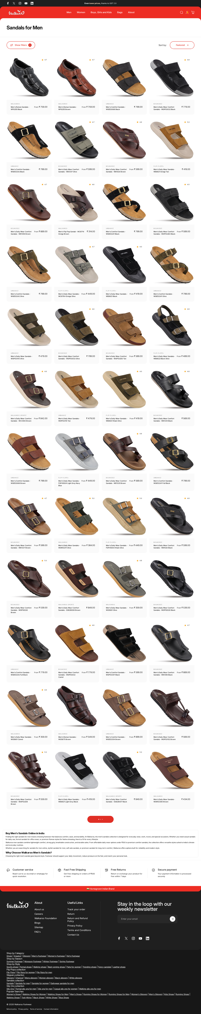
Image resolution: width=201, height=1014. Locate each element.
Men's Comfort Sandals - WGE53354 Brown (116, 738)
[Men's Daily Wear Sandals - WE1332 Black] (29, 959)
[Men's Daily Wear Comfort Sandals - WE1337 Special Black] (76, 959)
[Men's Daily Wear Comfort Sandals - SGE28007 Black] (124, 769)
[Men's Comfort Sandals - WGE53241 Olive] (171, 264)
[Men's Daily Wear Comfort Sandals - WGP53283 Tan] (124, 326)
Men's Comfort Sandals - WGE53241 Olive (163, 295)
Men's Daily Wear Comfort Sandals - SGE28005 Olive (21, 927)
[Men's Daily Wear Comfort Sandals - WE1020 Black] (171, 515)
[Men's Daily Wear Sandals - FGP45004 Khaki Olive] (124, 515)
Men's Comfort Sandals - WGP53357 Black (116, 673)
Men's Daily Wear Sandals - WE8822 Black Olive (164, 357)
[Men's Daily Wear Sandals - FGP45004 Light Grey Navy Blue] (76, 451)
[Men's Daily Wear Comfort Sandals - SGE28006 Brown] (76, 578)
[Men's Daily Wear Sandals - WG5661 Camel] (29, 707)
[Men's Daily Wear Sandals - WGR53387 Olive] (76, 896)
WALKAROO (15, 104)
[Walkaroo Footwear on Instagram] (20, 3)
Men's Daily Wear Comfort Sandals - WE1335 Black (164, 419)
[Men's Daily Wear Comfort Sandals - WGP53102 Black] (124, 959)
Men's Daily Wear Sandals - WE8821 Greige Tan (164, 170)
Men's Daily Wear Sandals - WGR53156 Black (164, 927)
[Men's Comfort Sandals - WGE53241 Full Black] (171, 451)
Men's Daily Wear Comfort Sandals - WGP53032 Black (164, 108)
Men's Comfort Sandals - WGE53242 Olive (20, 295)
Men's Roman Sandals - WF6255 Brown (67, 108)
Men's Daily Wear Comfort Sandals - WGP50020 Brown (21, 610)
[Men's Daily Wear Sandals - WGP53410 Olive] (29, 326)
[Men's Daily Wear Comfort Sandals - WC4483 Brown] (29, 388)
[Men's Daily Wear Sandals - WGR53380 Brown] (171, 769)
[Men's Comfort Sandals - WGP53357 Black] (124, 642)
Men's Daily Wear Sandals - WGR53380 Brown (164, 800)
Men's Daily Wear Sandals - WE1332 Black (21, 990)
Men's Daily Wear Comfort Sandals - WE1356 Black (164, 673)
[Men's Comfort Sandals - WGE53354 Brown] (124, 707)
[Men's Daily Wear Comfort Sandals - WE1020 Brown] (124, 139)
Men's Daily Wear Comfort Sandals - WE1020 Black (164, 546)
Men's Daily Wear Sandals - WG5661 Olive (116, 609)
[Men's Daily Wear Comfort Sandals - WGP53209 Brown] (29, 769)
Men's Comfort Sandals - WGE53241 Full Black (163, 482)
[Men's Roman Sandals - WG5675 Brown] (76, 707)
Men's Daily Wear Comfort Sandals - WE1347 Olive (68, 170)
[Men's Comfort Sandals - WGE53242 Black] (29, 139)
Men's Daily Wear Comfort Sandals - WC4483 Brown (21, 419)
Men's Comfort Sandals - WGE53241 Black (116, 233)
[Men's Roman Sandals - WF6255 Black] (29, 77)
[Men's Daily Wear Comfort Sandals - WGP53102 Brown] (171, 707)
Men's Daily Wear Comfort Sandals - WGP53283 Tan (116, 357)
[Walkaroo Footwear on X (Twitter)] (14, 3)
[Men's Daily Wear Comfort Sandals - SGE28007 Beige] (76, 834)
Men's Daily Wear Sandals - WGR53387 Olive (69, 927)
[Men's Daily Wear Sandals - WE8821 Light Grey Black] (76, 769)
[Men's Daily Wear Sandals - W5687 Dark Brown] (171, 834)
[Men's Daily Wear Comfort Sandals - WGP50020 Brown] (29, 578)
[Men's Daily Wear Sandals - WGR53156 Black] (171, 896)
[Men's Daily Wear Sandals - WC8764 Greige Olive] (76, 264)
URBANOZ (110, 104)
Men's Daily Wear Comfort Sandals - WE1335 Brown (116, 482)
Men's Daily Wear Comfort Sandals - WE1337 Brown (21, 546)
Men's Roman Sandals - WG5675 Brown (67, 738)
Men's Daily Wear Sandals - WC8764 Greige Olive (69, 295)
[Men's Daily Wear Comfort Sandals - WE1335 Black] (171, 388)
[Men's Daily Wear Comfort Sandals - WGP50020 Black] (171, 578)
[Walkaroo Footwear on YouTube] (26, 3)
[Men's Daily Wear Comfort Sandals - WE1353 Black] (29, 834)
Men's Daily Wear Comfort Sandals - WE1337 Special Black (68, 991)
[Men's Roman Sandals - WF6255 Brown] (76, 77)
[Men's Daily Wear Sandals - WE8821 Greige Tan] (171, 139)
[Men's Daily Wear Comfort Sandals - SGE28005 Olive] (29, 896)
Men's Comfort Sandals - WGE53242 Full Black (20, 673)
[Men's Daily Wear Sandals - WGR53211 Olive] (76, 515)
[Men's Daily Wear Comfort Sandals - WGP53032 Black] (171, 77)
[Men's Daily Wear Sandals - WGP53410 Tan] (76, 388)
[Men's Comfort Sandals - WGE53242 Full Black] (29, 642)
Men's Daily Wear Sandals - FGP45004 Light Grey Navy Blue (69, 483)
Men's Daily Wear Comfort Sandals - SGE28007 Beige (68, 865)
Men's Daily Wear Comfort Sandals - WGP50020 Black (164, 609)
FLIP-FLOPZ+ (159, 166)
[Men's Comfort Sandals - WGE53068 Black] (124, 77)
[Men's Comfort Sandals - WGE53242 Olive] (29, 264)
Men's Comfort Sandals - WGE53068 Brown (20, 482)
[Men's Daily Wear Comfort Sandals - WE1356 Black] (171, 642)
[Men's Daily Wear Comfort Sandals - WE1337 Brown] (29, 515)
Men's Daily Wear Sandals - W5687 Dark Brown (164, 865)
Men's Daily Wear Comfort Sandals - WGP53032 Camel (68, 674)
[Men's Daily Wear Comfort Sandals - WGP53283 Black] (171, 202)
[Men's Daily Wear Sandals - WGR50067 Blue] (124, 834)
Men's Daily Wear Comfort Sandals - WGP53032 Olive (69, 357)
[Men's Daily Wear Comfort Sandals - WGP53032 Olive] (76, 326)
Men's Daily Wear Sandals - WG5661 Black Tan (164, 990)
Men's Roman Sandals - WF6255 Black (20, 108)
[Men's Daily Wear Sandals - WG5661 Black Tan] (171, 959)
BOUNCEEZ (158, 104)
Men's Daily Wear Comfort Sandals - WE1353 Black (21, 865)
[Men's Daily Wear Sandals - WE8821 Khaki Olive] (124, 388)
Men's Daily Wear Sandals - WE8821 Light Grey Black (69, 800)
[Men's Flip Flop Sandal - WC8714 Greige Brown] (76, 202)
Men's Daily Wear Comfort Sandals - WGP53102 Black (116, 990)
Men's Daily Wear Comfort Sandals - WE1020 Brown (116, 170)
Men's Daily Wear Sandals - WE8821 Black (116, 295)
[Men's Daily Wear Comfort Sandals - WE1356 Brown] (29, 202)
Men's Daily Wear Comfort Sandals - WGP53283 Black (164, 233)
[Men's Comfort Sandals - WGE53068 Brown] (29, 451)
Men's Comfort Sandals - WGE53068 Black (116, 108)
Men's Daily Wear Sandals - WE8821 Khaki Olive (116, 419)
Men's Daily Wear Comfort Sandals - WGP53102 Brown (165, 738)
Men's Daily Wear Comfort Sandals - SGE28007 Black (116, 800)
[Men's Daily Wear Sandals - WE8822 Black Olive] (171, 326)
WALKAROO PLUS (17, 985)
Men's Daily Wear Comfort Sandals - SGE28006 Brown (69, 609)
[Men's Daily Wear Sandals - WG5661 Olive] (124, 578)
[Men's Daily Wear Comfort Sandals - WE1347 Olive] (76, 139)
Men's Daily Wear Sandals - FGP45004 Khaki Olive (116, 546)
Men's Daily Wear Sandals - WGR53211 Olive (69, 546)
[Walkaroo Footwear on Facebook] (8, 3)
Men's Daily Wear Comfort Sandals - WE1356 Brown (21, 233)
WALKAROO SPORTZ (18, 415)
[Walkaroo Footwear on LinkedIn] (32, 3)
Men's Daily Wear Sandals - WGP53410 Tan (69, 419)
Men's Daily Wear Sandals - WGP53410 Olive (21, 357)
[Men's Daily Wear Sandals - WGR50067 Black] (124, 896)
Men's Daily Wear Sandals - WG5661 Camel (21, 738)
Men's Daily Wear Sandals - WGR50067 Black (116, 927)
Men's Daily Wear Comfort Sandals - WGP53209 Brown (21, 801)
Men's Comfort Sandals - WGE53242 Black (20, 170)
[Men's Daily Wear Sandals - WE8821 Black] (124, 264)
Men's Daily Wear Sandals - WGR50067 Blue (116, 865)
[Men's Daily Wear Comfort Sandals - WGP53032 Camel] (76, 642)
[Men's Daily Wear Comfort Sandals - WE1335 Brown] (124, 451)
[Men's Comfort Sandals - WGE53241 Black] (124, 202)
